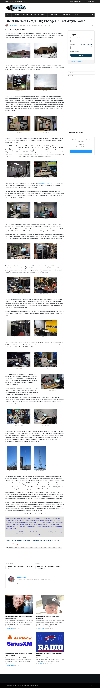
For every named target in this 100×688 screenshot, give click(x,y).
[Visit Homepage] (16, 8)
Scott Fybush (13, 25)
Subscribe (24, 15)
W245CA (11, 547)
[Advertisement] (66, 7)
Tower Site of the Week (44, 25)
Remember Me (75, 51)
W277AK (17, 547)
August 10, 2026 (49, 628)
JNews (10, 685)
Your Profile (14, 1)
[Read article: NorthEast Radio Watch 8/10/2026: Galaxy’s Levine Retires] (50, 604)
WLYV (45, 547)
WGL (27, 547)
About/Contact (54, 15)
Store (43, 15)
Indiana (37, 25)
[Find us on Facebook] (83, 1)
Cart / (92, 1)
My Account (8, 1)
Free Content (31, 25)
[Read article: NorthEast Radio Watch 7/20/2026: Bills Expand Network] (50, 642)
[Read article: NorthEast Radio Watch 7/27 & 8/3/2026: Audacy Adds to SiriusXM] (19, 642)
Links (76, 15)
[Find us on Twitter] (85, 1)
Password (72, 44)
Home (8, 15)
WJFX (31, 547)
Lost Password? (79, 61)
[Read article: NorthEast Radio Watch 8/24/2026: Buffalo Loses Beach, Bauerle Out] (19, 604)
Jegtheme (36, 685)
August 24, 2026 (18, 628)
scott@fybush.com (40, 526)
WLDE (40, 547)
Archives (16, 15)
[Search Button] (92, 15)
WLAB (36, 547)
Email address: (81, 144)
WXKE (59, 547)
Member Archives (21, 1)
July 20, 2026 (49, 664)
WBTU (22, 547)
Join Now (72, 61)
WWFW (54, 547)
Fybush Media (67, 15)
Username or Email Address (77, 38)
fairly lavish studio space (46, 184)
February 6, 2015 (22, 25)
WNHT (49, 547)
